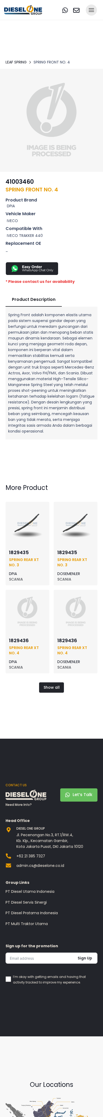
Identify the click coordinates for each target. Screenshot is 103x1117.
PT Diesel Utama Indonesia (30, 891)
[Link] (65, 10)
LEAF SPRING (16, 62)
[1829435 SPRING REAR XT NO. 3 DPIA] (27, 508)
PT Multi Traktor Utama (27, 923)
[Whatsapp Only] (51, 268)
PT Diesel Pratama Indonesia (32, 913)
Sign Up (85, 958)
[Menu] (91, 10)
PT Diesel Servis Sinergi (26, 902)
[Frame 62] (51, 120)
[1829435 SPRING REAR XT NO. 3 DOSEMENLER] (75, 508)
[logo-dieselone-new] (23, 10)
